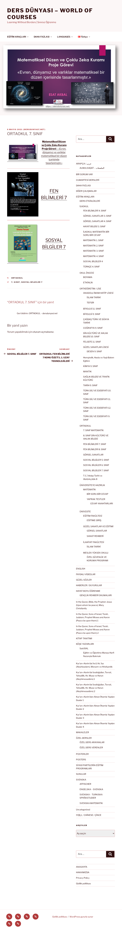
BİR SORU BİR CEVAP (97, 494)
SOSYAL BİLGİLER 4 (93, 261)
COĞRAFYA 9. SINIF (93, 328)
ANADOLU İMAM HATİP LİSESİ (98, 293)
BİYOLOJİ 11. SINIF (92, 308)
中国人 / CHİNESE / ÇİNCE (88, 815)
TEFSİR (90, 302)
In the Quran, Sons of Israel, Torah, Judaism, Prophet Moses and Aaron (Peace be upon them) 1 (93, 617)
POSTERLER (82, 754)
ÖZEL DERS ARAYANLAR (92, 742)
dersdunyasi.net (34, 129)
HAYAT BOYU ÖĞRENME (88, 591)
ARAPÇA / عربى (83, 163)
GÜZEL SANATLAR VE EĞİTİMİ (98, 526)
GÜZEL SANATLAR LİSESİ (96, 347)
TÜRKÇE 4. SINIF (91, 266)
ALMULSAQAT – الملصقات (92, 168)
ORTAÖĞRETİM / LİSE (90, 288)
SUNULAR (81, 774)
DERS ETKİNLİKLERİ (90, 201)
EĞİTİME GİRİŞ (94, 520)
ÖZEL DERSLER (84, 738)
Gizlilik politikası (83, 883)
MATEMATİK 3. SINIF (93, 251)
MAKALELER (82, 732)
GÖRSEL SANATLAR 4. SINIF (97, 221)
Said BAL (84, 648)
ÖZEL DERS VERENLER (91, 747)
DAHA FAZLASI (41, 36)
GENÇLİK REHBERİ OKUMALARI (96, 595)
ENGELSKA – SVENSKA (91, 789)
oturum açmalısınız (43, 331)
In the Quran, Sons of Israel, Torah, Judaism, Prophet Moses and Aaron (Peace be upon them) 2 (93, 629)
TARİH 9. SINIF (90, 385)
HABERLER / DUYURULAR (89, 585)
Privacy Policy (82, 878)
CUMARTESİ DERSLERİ (87, 180)
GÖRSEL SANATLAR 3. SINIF (97, 216)
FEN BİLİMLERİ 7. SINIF (94, 444)
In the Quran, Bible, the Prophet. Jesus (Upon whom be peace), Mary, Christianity (94, 605)
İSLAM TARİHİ (94, 297)
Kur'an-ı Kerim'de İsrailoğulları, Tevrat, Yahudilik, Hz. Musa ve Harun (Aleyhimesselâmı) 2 (94, 687)
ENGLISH (80, 568)
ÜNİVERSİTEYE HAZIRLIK (92, 485)
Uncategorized (83, 809)
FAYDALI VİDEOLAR (85, 574)
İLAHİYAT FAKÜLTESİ (93, 542)
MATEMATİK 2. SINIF (93, 245)
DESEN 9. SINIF (94, 351)
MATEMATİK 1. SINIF (93, 240)
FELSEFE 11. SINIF (92, 341)
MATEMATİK (89, 489)
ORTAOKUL (17, 278)
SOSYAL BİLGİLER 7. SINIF (96, 470)
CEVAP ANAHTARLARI (101, 503)
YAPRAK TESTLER (96, 499)
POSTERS (81, 759)
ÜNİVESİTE (85, 511)
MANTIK (87, 371)
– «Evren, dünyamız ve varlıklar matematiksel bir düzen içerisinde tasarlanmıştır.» (54, 152)
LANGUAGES (63, 36)
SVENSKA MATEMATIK (91, 803)
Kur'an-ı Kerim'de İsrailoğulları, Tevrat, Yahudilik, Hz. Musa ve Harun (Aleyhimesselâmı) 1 (94, 675)
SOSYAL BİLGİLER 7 (32, 282)
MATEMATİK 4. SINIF (93, 256)
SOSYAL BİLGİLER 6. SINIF (96, 465)
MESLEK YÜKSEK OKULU (95, 552)
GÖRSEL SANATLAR (93, 454)
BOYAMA (87, 277)
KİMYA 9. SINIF (90, 366)
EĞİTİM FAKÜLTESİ (92, 516)
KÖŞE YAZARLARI (85, 644)
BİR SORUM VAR (84, 174)
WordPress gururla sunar (81, 916)
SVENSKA (81, 779)
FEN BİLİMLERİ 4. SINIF (94, 210)
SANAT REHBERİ (95, 536)
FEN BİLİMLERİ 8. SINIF (94, 449)
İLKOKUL (84, 206)
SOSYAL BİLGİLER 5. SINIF (96, 460)
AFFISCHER (85, 784)
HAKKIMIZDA (82, 872)
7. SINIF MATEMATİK (93, 430)
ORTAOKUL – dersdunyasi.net (43, 313)
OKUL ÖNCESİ (87, 273)
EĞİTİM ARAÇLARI (16, 36)
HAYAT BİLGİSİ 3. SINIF (94, 226)
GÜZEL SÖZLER (84, 580)
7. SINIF (15, 282)
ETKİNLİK (88, 282)
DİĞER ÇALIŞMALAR (86, 191)
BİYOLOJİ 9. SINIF (91, 314)
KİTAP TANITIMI (84, 638)
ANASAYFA (81, 867)
